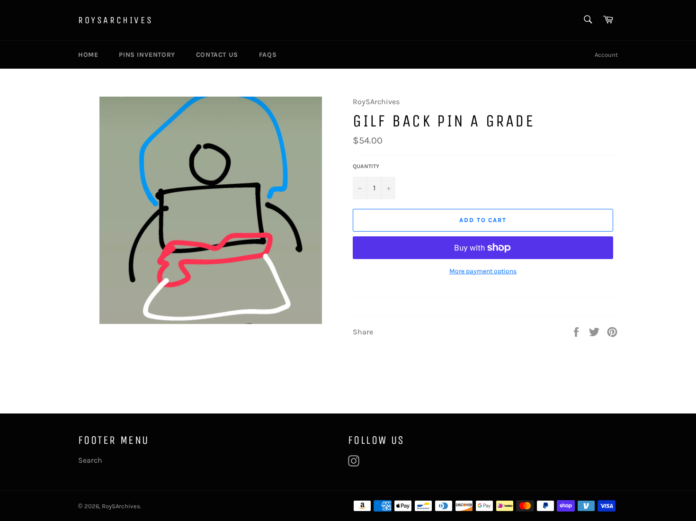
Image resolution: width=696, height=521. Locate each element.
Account (606, 54)
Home (88, 55)
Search (90, 460)
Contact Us (217, 55)
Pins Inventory (147, 55)
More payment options (483, 271)
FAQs (268, 55)
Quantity (366, 166)
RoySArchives (115, 20)
